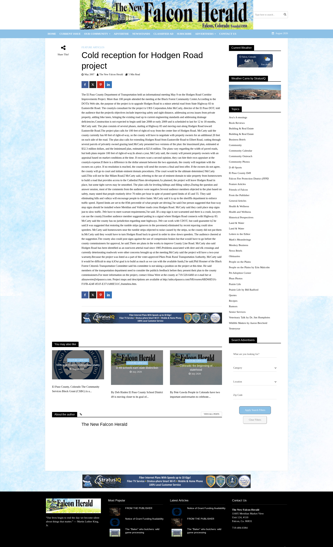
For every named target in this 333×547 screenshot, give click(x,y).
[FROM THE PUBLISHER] (115, 511)
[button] (171, 481)
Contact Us (227, 33)
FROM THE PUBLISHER (139, 508)
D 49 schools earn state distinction (137, 367)
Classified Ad (163, 33)
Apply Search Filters (255, 410)
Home (52, 33)
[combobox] (255, 368)
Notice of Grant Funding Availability (78, 365)
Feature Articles (93, 47)
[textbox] (237, 368)
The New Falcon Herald (111, 74)
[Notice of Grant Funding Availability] (115, 522)
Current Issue (70, 33)
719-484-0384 (240, 527)
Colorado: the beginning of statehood (196, 367)
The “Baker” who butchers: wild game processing (142, 531)
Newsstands (141, 33)
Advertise (121, 33)
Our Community (96, 33)
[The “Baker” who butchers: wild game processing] (115, 532)
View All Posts (211, 414)
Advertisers (204, 33)
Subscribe (184, 33)
